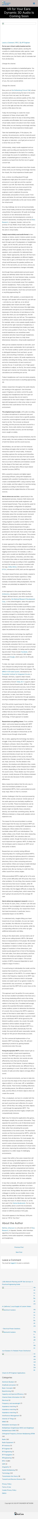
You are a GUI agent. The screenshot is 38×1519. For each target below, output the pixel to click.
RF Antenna (6, 1445)
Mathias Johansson (8, 1228)
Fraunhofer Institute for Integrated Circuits (16, 674)
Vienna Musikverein (19, 1203)
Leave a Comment (8, 42)
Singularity (5, 1467)
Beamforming (6, 1391)
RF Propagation (7, 1455)
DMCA (4, 1493)
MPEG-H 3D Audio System (10, 671)
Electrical (5, 1400)
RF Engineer (6, 1448)
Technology (6, 1473)
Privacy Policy (6, 1484)
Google (12, 657)
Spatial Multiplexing (8, 1470)
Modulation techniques (9, 1425)
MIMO (4, 1421)
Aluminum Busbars (8, 1382)
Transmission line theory (10, 1476)
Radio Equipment (7, 1442)
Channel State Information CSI (12, 1397)
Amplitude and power (9, 1385)
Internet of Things (8, 1418)
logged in (14, 1263)
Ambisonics (6, 594)
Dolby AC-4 (20, 682)
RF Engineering (7, 1451)
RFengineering (6, 1458)
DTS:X (4, 569)
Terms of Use (6, 1487)
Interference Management (10, 1415)
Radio (4, 1439)
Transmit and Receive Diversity (12, 1479)
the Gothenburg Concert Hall (21, 90)
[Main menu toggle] (34, 3)
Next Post (19, 1252)
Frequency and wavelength (11, 1403)
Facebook (24, 652)
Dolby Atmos (12, 567)
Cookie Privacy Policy (9, 1490)
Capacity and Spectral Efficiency (13, 1394)
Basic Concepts (7, 1388)
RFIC (17, 42)
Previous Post (19, 1247)
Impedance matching (9, 1406)
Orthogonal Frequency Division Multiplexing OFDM (18, 1433)
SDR (3, 1464)
